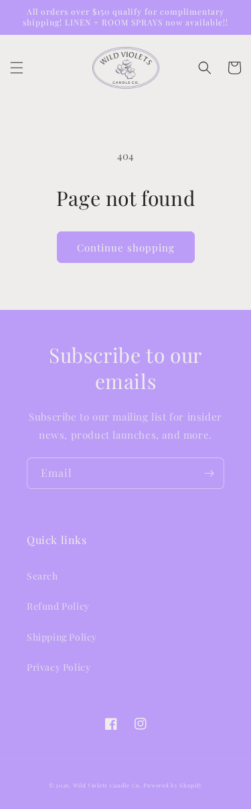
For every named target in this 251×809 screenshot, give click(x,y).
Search (42, 576)
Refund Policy (58, 606)
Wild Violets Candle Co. (107, 785)
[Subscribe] (209, 473)
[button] (16, 68)
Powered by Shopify (172, 785)
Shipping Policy (62, 637)
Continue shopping (126, 247)
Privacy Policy (58, 667)
